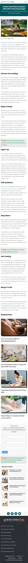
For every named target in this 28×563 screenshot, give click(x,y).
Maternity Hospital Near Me (7, 548)
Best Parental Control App (7, 526)
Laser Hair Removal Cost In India (8, 545)
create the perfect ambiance (9, 188)
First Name (4, 434)
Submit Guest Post (10, 556)
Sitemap (20, 558)
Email (3, 445)
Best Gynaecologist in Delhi (7, 551)
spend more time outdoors (8, 44)
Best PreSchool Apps (6, 535)
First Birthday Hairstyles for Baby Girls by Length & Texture (17, 494)
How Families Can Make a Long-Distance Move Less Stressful (16, 478)
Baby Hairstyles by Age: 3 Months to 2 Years (16, 502)
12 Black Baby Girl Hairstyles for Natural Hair (17, 486)
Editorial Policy (12, 558)
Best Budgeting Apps (6, 532)
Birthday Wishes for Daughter (8, 542)
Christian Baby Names (6, 538)
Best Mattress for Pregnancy (8, 529)
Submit (4, 452)
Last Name (4, 440)
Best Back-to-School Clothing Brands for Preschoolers (15, 470)
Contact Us (20, 556)
